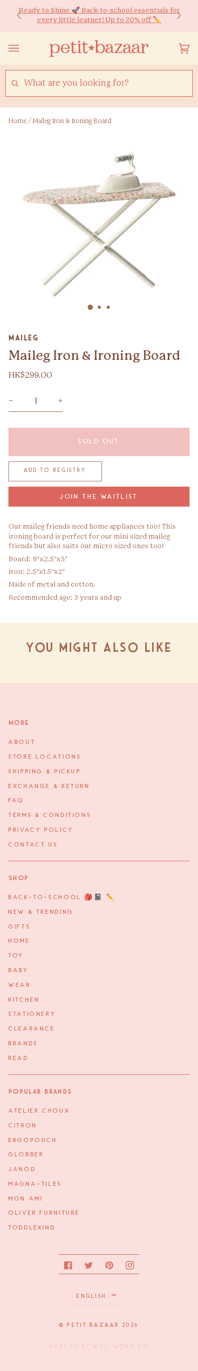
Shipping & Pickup (44, 772)
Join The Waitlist (99, 496)
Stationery (32, 1014)
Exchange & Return (49, 786)
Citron (22, 1126)
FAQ (16, 801)
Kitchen (24, 1000)
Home (17, 121)
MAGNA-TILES (35, 1184)
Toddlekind (31, 1228)
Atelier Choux (39, 1111)
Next (174, 16)
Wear (19, 985)
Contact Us (33, 845)
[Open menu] (24, 48)
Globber (26, 1155)
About (21, 742)
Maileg (23, 338)
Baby (18, 970)
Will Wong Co (121, 1347)
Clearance (31, 1029)
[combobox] (108, 83)
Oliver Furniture (44, 1213)
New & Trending (41, 912)
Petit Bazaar (93, 1325)
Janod (22, 1169)
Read (18, 1058)
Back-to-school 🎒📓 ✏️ (62, 897)
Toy (16, 956)
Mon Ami (25, 1199)
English (93, 1296)
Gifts (19, 927)
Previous (24, 16)
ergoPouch (33, 1140)
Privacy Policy (41, 830)
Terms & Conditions (49, 815)
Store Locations (44, 757)
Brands (23, 1044)
